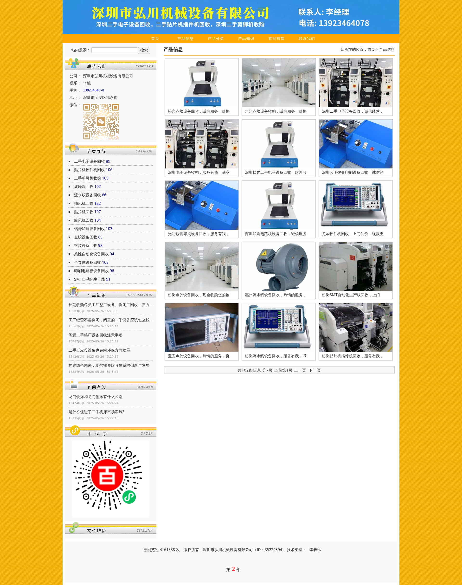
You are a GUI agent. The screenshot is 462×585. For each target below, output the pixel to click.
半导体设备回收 (87, 262)
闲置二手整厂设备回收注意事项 (95, 335)
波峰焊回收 (83, 186)
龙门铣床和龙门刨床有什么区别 (95, 396)
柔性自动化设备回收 (91, 254)
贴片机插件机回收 (89, 169)
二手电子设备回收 (89, 161)
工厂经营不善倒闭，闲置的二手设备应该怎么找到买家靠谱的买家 (111, 319)
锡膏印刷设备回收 (89, 228)
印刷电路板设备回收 (91, 270)
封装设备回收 (85, 245)
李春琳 (315, 549)
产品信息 (185, 38)
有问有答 (276, 38)
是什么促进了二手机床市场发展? (96, 411)
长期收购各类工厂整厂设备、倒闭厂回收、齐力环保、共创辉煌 (111, 304)
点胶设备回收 (85, 237)
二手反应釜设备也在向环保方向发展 (99, 350)
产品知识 (246, 38)
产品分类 (216, 38)
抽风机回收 (83, 203)
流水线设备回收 (87, 195)
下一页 (315, 370)
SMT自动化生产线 (89, 279)
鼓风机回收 (83, 220)
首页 (155, 38)
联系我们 (307, 38)
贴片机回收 (83, 211)
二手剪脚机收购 (87, 178)
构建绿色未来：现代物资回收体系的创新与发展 (109, 365)
